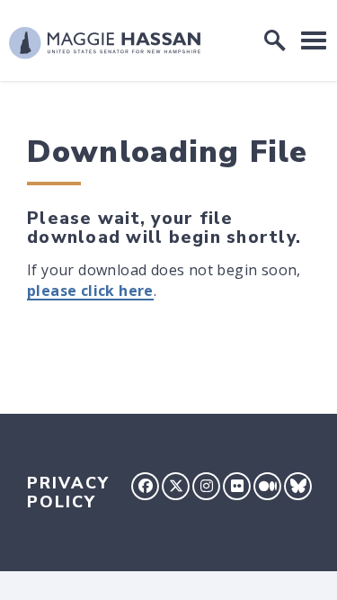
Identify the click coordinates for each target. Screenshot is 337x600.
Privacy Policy (68, 492)
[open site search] (275, 40)
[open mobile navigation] (313, 40)
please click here (90, 290)
